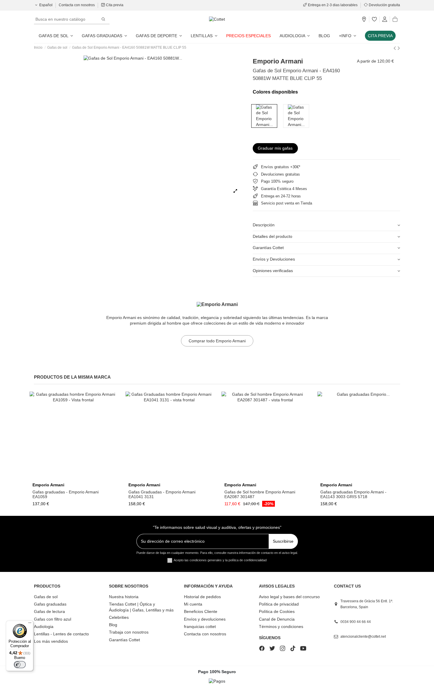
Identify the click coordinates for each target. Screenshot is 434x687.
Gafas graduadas (50, 604)
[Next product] (399, 48)
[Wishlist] (374, 19)
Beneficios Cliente (200, 611)
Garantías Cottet (268, 247)
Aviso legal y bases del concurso (289, 596)
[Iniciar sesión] (385, 19)
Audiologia (43, 626)
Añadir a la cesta (267, 477)
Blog (113, 624)
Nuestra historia (123, 596)
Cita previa (114, 5)
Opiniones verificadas (273, 270)
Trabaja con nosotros (129, 632)
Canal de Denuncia (277, 619)
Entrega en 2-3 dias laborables (332, 5)
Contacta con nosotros (77, 5)
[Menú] (29, 624)
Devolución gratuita (384, 5)
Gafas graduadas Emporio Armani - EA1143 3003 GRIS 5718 (353, 494)
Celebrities (119, 617)
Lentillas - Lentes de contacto (61, 634)
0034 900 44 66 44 (355, 622)
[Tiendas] (364, 19)
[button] (347, 35)
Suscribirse (283, 541)
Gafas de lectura (49, 611)
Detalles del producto (272, 236)
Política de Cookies (277, 611)
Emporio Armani (278, 61)
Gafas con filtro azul (52, 619)
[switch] (20, 664)
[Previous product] (396, 48)
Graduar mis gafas (275, 148)
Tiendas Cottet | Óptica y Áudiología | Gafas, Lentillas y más (141, 607)
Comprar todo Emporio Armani (217, 340)
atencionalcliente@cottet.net (363, 636)
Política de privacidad (279, 604)
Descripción (264, 225)
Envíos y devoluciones (205, 619)
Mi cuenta (193, 604)
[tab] (326, 225)
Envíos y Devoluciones (274, 259)
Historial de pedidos (202, 596)
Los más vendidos (51, 641)
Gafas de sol (46, 596)
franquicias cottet (200, 626)
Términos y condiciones (281, 626)
